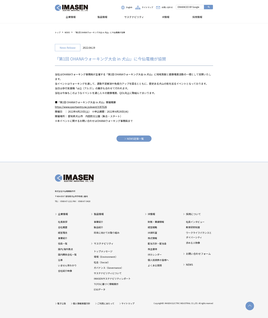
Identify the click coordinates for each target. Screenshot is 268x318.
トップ (57, 32)
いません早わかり (67, 265)
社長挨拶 (62, 221)
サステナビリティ (134, 17)
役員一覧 (62, 243)
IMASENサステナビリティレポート (112, 278)
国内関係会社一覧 (67, 254)
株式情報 (152, 238)
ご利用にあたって (105, 303)
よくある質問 (155, 265)
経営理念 (62, 232)
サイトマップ (147, 7)
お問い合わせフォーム (198, 254)
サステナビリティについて (108, 273)
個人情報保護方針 (81, 303)
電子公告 (61, 303)
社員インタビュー (195, 221)
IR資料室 (152, 232)
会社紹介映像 (65, 270)
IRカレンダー (155, 254)
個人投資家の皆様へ (158, 260)
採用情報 (197, 17)
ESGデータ (99, 289)
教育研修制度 (193, 227)
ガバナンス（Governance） (108, 267)
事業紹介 (62, 238)
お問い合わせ (167, 7)
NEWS (67, 32)
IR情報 (165, 17)
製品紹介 (98, 227)
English (129, 7)
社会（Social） (102, 262)
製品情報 (102, 17)
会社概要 (62, 227)
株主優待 (152, 249)
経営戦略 (152, 227)
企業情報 (71, 17)
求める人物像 (193, 242)
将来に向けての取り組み (106, 232)
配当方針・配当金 (157, 243)
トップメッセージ (103, 251)
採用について (193, 214)
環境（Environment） (106, 256)
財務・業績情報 (156, 221)
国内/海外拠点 (65, 249)
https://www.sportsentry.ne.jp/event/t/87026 (81, 107)
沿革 (60, 260)
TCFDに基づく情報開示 (106, 284)
